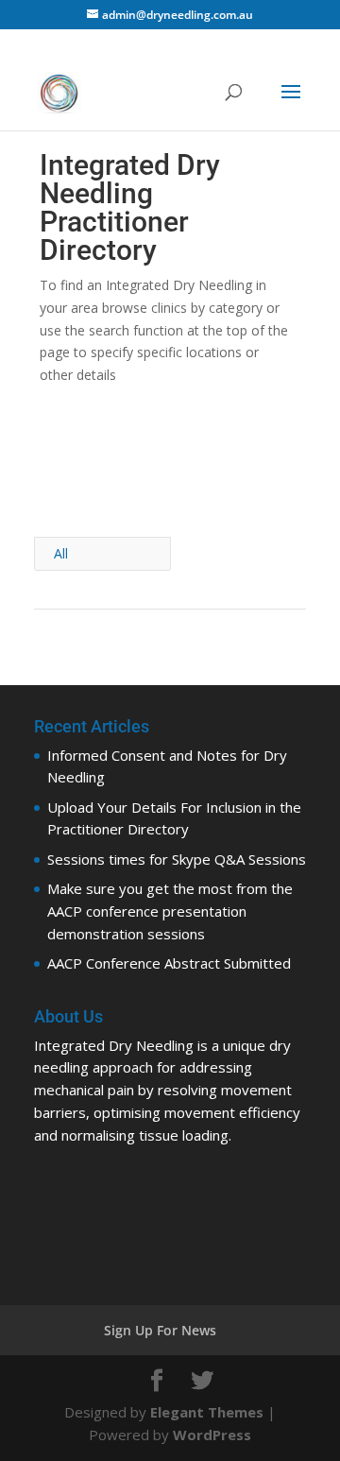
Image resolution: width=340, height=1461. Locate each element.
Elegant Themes (207, 1411)
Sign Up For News (160, 1330)
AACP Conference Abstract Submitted (169, 963)
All (61, 553)
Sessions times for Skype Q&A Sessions (176, 859)
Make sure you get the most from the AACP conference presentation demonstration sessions (170, 911)
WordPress (212, 1434)
